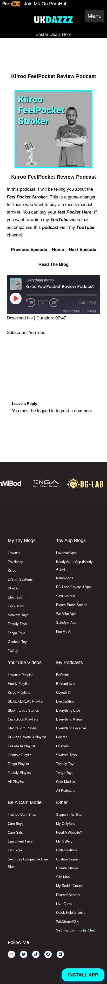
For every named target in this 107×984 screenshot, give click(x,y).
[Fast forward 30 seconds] (59, 302)
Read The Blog (53, 264)
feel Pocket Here (74, 212)
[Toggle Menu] (94, 16)
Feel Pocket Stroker (27, 197)
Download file (20, 318)
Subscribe (72, 311)
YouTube (59, 219)
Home (58, 249)
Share (92, 311)
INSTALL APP (83, 974)
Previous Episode (53, 362)
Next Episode (82, 249)
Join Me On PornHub (46, 3)
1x (42, 303)
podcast (50, 227)
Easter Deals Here (53, 34)
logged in (46, 410)
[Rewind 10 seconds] (31, 302)
